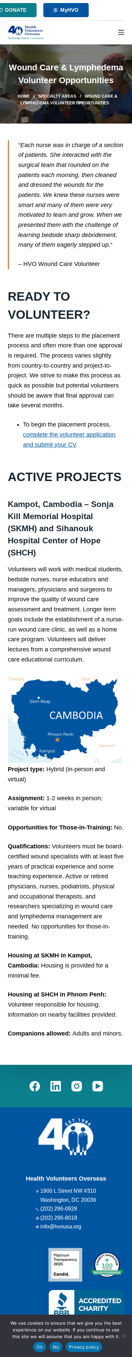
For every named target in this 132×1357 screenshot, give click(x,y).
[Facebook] (34, 1086)
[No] (123, 1335)
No (56, 1347)
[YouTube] (97, 1086)
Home (24, 96)
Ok (40, 1347)
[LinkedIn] (55, 1086)
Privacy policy (84, 1347)
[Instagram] (76, 1086)
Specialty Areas (57, 96)
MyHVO (69, 10)
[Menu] (121, 32)
